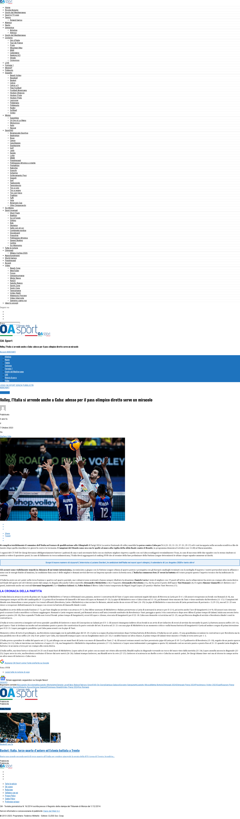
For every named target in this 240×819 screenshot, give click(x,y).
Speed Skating (16, 240)
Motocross (15, 123)
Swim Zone (15, 288)
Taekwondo (15, 183)
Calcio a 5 (14, 85)
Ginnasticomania (17, 275)
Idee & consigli (11, 303)
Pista (12, 45)
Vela (12, 200)
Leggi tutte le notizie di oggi (17, 672)
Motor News (15, 278)
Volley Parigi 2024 (70, 687)
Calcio (12, 83)
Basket (13, 80)
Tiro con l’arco (16, 193)
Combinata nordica (18, 230)
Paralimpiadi (15, 160)
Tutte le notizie (11, 248)
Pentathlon (14, 165)
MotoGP (8, 68)
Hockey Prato (16, 98)
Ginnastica (9, 27)
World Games (11, 258)
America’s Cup (16, 203)
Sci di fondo (15, 218)
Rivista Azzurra (11, 10)
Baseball (14, 78)
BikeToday (14, 270)
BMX (12, 50)
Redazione (9, 789)
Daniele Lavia (62, 685)
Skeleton (14, 225)
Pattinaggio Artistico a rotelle (23, 163)
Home (7, 7)
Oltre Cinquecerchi (18, 205)
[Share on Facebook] (122, 524)
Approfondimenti (12, 255)
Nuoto (7, 25)
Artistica (13, 30)
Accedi (8, 263)
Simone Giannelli (40, 687)
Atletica (8, 22)
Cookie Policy (10, 798)
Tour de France (16, 43)
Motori (8, 115)
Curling (13, 243)
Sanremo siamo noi (18, 300)
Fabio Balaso (74, 685)
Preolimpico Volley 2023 (206, 685)
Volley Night (15, 293)
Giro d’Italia (15, 40)
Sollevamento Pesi (18, 175)
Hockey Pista (16, 95)
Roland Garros (16, 20)
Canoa (12, 140)
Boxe (12, 138)
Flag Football (15, 88)
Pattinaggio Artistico (19, 238)
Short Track (15, 213)
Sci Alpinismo (16, 245)
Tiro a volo (14, 188)
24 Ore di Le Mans (18, 120)
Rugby (13, 108)
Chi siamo (9, 786)
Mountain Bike (16, 48)
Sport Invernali (11, 210)
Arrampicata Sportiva (19, 133)
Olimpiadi (9, 250)
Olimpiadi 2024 (169, 685)
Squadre (8, 73)
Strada (13, 58)
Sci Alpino (9, 208)
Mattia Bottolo (157, 685)
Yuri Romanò (83, 687)
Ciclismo (9, 38)
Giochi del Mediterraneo (15, 12)
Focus (12, 273)
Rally (12, 125)
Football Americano (18, 90)
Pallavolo (9, 70)
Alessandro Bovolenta (26, 685)
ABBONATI (11, 352)
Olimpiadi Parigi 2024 (185, 685)
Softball (13, 110)
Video (7, 265)
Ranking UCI (15, 55)
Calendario (14, 53)
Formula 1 (9, 65)
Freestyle (14, 235)
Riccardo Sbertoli (12, 687)
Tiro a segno (15, 190)
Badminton (14, 135)
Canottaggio (15, 143)
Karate (13, 153)
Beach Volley (15, 75)
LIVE (7, 63)
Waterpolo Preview (18, 295)
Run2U (13, 280)
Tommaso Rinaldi (54, 687)
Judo (12, 150)
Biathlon (13, 215)
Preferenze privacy (12, 801)
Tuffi (12, 198)
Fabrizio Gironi (86, 685)
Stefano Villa (5, 436)
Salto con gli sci (17, 228)
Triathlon (13, 195)
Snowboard (15, 233)
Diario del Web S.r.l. (51, 811)
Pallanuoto (14, 105)
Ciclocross (14, 60)
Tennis (8, 17)
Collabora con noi (11, 792)
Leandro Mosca (144, 685)
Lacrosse (14, 100)
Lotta (12, 155)
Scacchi (13, 170)
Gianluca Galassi (112, 685)
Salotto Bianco (16, 283)
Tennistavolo (15, 185)
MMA (12, 158)
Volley (13, 113)
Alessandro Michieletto (46, 685)
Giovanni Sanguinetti (128, 685)
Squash (13, 178)
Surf (12, 180)
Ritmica (13, 33)
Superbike (14, 118)
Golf (12, 148)
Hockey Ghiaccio (17, 93)
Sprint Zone (15, 285)
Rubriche (14, 168)
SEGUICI (3, 682)
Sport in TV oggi (12, 15)
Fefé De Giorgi (98, 685)
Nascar (13, 128)
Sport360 (9, 130)
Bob (12, 223)
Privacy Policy (10, 795)
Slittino (13, 220)
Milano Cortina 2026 (19, 253)
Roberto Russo (26, 687)
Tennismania (15, 290)
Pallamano (14, 103)
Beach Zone (15, 268)
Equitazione (15, 145)
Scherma (14, 173)
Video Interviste (17, 298)
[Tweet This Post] (122, 527)
